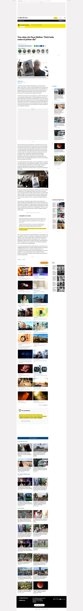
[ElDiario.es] (62, 20)
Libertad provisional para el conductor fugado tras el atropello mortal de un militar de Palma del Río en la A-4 (40, 469)
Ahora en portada (21, 508)
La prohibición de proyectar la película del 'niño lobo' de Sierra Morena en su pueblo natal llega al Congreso (24, 454)
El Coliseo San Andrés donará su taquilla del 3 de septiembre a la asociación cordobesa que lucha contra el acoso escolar (39, 503)
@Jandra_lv (20, 83)
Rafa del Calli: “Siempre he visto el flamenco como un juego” (54, 267)
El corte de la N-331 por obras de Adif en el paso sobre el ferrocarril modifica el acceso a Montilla (40, 577)
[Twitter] (41, 46)
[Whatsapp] (35, 46)
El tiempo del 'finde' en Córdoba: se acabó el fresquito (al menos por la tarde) (40, 520)
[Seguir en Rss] (64, 599)
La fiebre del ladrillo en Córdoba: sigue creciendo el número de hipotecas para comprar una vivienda (39, 454)
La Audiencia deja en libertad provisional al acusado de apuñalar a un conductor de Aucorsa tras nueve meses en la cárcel (25, 503)
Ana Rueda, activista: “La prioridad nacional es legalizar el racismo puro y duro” (54, 278)
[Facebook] (37, 46)
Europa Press (35, 471)
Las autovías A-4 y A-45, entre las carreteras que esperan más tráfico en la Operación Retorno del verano (25, 577)
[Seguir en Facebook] (56, 599)
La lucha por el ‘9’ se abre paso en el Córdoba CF (40, 549)
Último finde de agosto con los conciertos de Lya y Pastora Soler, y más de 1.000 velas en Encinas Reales (25, 487)
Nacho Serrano (35, 550)
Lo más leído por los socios (22, 441)
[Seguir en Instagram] (58, 599)
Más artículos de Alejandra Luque (24, 474)
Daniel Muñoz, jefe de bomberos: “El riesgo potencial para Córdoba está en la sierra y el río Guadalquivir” (55, 273)
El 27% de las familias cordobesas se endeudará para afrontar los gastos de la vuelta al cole (40, 534)
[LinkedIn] (43, 46)
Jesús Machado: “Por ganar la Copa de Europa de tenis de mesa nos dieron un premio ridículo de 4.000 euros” (55, 284)
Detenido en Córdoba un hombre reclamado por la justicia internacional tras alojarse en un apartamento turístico (59, 97)
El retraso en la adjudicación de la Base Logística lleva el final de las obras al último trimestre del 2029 (24, 520)
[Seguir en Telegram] (57, 599)
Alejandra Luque (20, 81)
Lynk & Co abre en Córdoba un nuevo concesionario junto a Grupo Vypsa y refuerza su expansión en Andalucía (55, 205)
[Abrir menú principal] (65, 17)
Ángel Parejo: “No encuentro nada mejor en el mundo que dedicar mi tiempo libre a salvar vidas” (55, 289)
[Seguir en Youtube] (60, 599)
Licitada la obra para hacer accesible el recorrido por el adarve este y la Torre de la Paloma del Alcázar (40, 563)
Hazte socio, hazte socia (39, 605)
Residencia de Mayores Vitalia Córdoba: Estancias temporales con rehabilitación (55, 210)
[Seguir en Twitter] (55, 599)
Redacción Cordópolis (21, 471)
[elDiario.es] (24, 600)
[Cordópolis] (24, 598)
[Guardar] (45, 46)
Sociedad (23, 259)
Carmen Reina (20, 456)
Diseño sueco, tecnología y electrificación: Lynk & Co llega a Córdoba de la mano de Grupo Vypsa (55, 216)
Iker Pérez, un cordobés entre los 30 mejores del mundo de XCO (25, 563)
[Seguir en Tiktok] (61, 599)
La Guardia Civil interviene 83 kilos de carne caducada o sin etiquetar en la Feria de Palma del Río (59, 125)
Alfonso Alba (35, 456)
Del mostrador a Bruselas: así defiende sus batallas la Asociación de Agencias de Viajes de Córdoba (54, 221)
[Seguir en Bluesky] (53, 599)
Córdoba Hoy (21, 20)
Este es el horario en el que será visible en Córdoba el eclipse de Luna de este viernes (39, 591)
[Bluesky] (39, 46)
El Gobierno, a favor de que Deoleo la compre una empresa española (24, 591)
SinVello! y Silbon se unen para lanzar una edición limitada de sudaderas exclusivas (54, 226)
